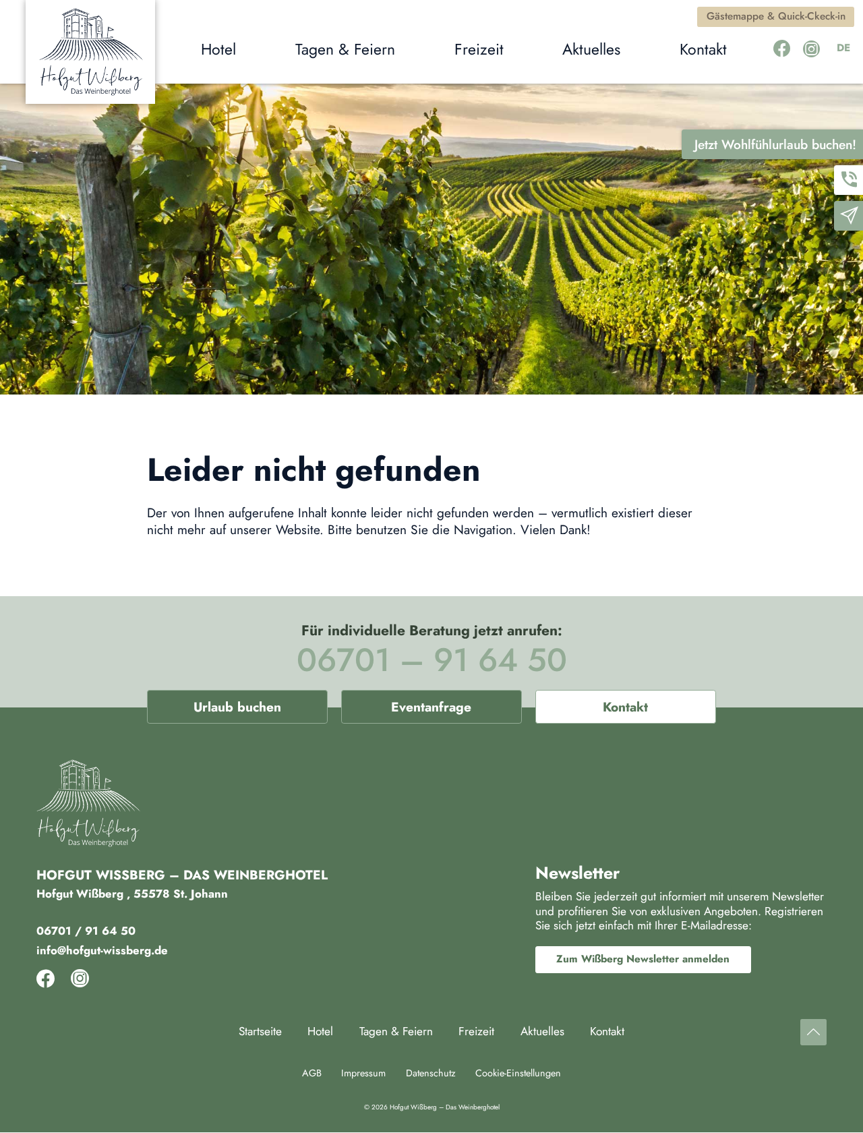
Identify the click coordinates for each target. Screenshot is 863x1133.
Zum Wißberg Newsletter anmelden (643, 959)
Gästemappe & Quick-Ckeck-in (776, 16)
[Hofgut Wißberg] (90, 52)
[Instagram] (811, 48)
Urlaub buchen (237, 706)
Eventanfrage (431, 706)
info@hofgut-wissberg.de (102, 950)
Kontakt (625, 706)
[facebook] (781, 48)
